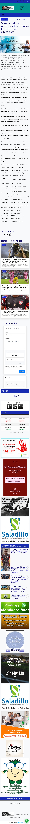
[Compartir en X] (7, 234)
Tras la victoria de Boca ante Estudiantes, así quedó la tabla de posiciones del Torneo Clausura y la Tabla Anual (15, 261)
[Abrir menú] (3, 15)
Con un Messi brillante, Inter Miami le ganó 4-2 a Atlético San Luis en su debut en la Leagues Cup (15, 287)
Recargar (21, 363)
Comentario (7, 338)
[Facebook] (24, 1)
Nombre (6, 332)
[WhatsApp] (18, 1)
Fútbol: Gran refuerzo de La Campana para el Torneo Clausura (15, 311)
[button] (16, 1)
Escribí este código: (10, 351)
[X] (21, 1)
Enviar (22, 371)
